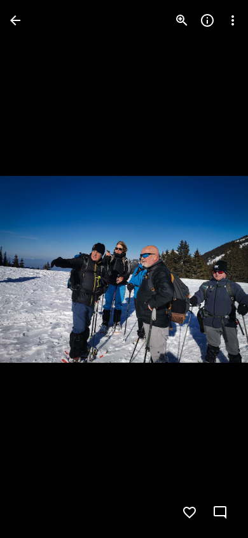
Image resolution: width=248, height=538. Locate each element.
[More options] (232, 20)
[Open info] (207, 20)
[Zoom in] (182, 20)
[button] (35, 269)
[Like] (189, 512)
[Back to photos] (15, 20)
